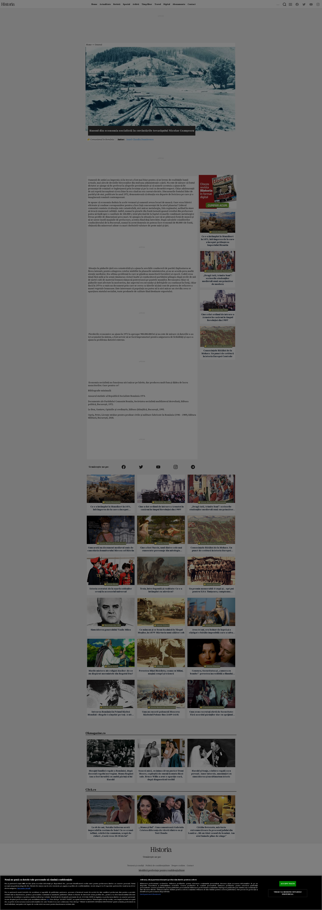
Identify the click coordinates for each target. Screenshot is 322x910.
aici (48, 899)
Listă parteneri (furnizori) (150, 894)
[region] (161, 892)
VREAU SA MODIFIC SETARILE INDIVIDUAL (288, 893)
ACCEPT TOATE (288, 883)
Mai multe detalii (23, 888)
